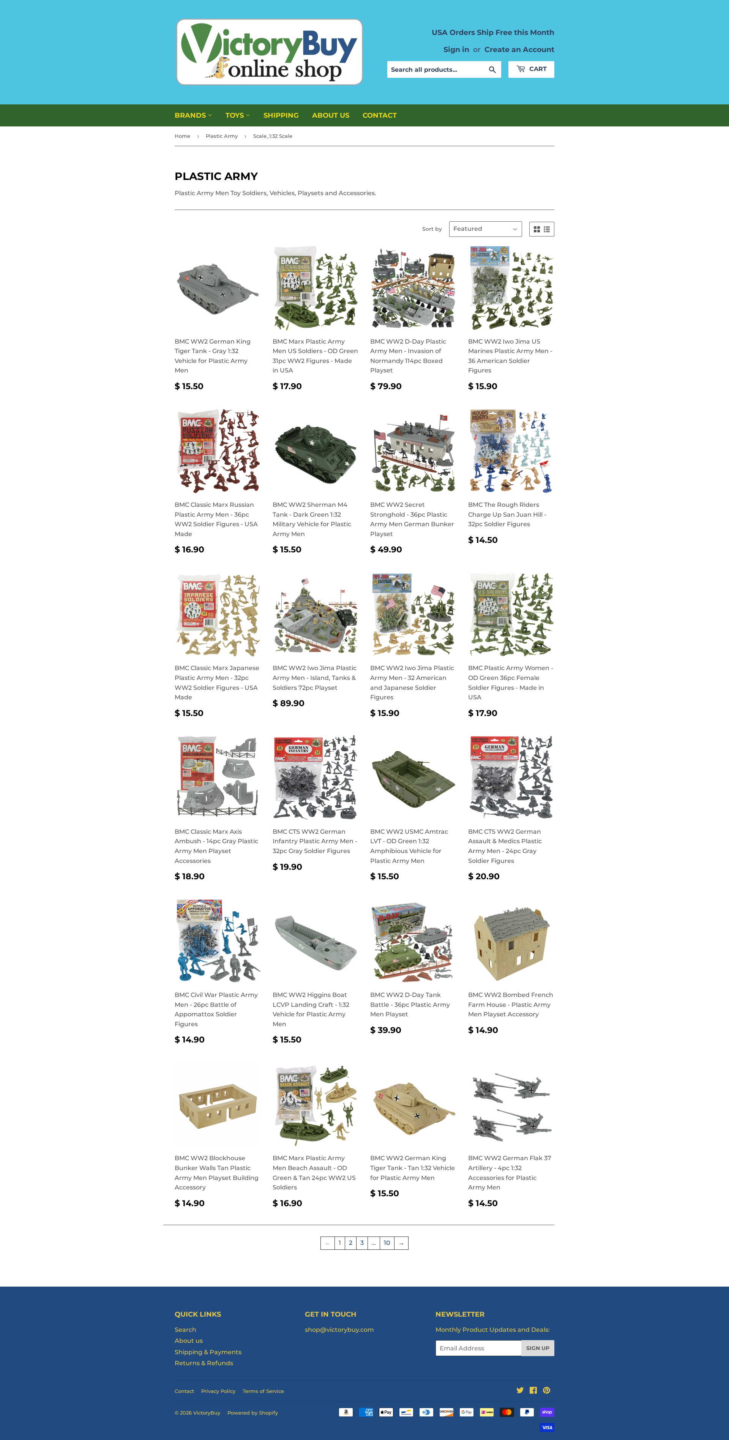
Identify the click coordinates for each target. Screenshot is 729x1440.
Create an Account (519, 49)
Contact (380, 115)
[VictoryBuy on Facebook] (533, 1391)
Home (182, 136)
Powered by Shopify (252, 1413)
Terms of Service (263, 1391)
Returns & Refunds (204, 1363)
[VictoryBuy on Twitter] (520, 1391)
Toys (236, 115)
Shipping (281, 115)
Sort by (432, 229)
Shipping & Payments (208, 1352)
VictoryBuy (206, 1413)
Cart (537, 69)
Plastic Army (222, 136)
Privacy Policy (218, 1391)
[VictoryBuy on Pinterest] (547, 1391)
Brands (191, 115)
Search (185, 1329)
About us (330, 115)
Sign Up (537, 1348)
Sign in (456, 49)
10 (387, 1242)
